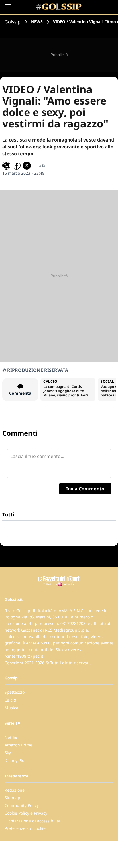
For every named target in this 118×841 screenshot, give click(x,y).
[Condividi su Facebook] (17, 166)
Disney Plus (16, 760)
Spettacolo (15, 692)
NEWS (37, 21)
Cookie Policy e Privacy (26, 813)
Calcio (10, 700)
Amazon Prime (18, 745)
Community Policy (22, 805)
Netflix (11, 737)
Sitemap (12, 797)
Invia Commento (85, 489)
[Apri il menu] (8, 6)
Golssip (13, 22)
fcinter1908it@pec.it (24, 656)
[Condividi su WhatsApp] (6, 166)
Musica (11, 707)
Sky (8, 752)
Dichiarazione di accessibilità (32, 821)
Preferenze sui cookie (25, 828)
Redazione (15, 790)
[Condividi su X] (27, 166)
